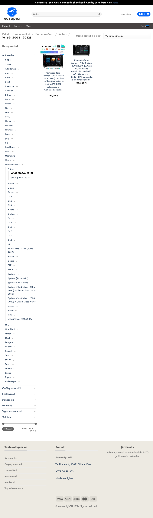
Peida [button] (115, 2)
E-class (11, 209)
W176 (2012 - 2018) (20, 177)
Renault (8, 350)
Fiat (7, 108)
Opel (7, 337)
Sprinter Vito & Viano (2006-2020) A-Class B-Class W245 (22, 300)
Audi (7, 73)
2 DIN (8, 64)
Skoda (8, 359)
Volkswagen (10, 381)
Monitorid (7, 405)
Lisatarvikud (8, 394)
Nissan (8, 333)
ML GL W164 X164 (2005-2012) (20, 250)
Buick (7, 81)
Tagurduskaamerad (12, 411)
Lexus (7, 151)
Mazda (8, 160)
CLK (10, 200)
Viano (10, 310)
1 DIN (7, 60)
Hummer (9, 125)
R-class (11, 256)
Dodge (8, 103)
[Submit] (98, 14)
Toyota (8, 377)
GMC (7, 116)
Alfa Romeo (10, 68)
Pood (17, 26)
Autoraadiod (22, 34)
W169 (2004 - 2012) (22, 173)
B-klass (11, 187)
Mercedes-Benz (44, 34)
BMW (7, 77)
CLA (10, 196)
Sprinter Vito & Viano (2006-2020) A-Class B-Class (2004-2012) (22, 290)
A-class (62, 34)
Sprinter (11, 273)
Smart (7, 364)
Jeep (7, 138)
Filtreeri (8, 429)
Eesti (143, 26)
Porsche (9, 346)
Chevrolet (9, 86)
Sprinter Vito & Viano (18, 282)
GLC (10, 226)
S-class (11, 260)
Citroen (8, 94)
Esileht (6, 26)
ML (9, 244)
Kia (6, 142)
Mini (7, 324)
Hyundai (9, 129)
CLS (10, 205)
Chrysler (9, 90)
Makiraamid (8, 399)
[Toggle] (35, 55)
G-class (11, 213)
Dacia (7, 99)
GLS (10, 239)
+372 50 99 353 (64, 471)
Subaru (8, 368)
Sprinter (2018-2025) (18, 278)
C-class (11, 192)
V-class (11, 306)
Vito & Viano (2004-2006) (20, 319)
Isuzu (7, 134)
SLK (10, 265)
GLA (10, 222)
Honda (8, 121)
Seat (7, 355)
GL (9, 218)
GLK (10, 235)
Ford (7, 112)
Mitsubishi (10, 329)
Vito (10, 314)
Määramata (10, 155)
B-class (11, 183)
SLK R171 (12, 269)
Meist (29, 26)
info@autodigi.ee (64, 478)
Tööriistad (7, 417)
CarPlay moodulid (11, 388)
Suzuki (8, 372)
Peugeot (9, 342)
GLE (10, 231)
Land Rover (10, 147)
